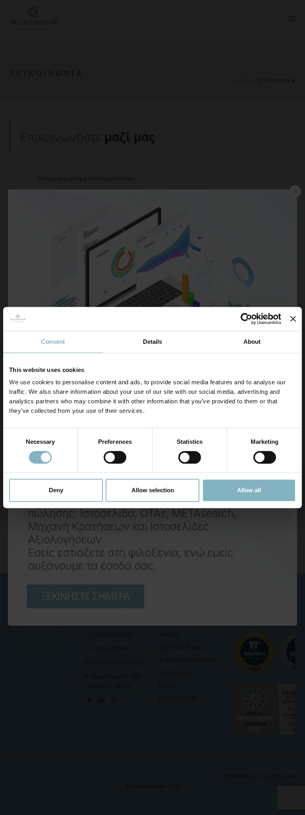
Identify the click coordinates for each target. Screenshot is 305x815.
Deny (56, 490)
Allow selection (152, 490)
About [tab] (252, 341)
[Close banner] (293, 319)
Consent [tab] (53, 341)
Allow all (249, 490)
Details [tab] (152, 341)
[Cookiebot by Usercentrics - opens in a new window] (246, 319)
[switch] (115, 457)
